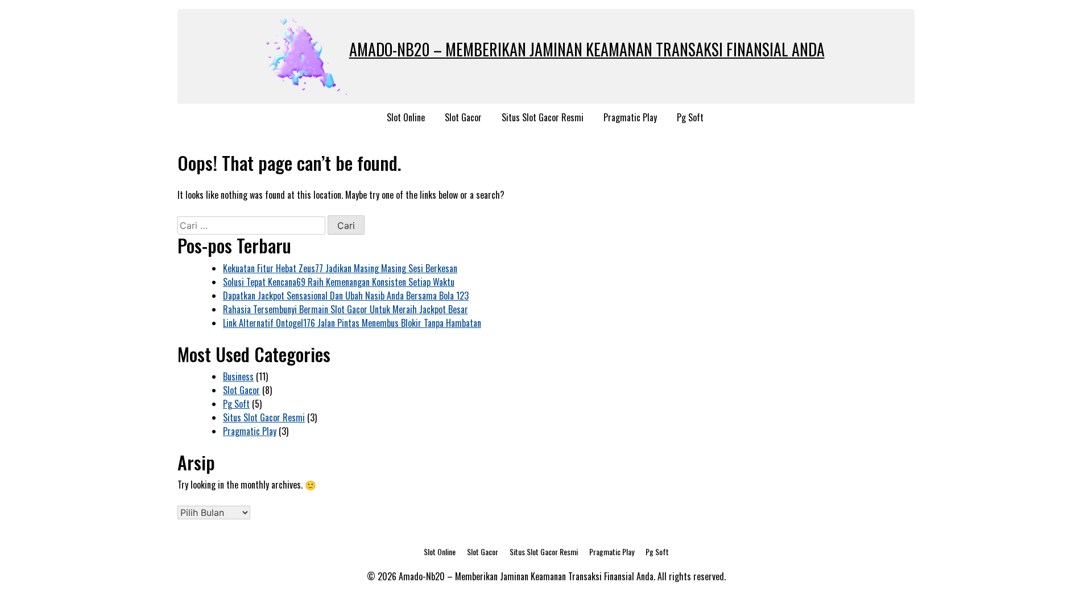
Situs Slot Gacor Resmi (543, 117)
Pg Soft (690, 117)
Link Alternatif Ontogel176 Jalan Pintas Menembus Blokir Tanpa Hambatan (352, 323)
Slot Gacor (463, 117)
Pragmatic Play (630, 117)
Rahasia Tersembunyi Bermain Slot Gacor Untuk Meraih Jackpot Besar (345, 309)
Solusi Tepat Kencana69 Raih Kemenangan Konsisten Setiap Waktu (338, 282)
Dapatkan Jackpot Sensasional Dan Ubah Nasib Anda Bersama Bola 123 (346, 295)
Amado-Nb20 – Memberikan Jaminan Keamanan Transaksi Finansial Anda (587, 49)
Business (238, 376)
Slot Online (406, 117)
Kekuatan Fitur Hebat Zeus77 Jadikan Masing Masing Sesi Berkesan (340, 268)
